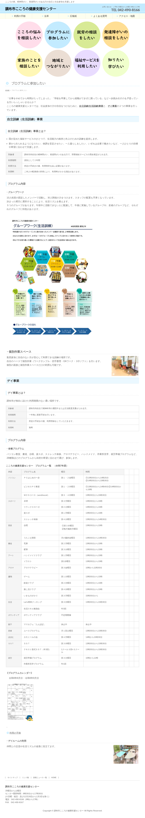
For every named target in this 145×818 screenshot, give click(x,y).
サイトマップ (13, 778)
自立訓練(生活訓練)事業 (91, 106)
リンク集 (25, 778)
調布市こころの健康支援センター (30, 8)
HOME (53, 778)
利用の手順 (15, 733)
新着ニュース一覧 (40, 778)
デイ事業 (112, 106)
